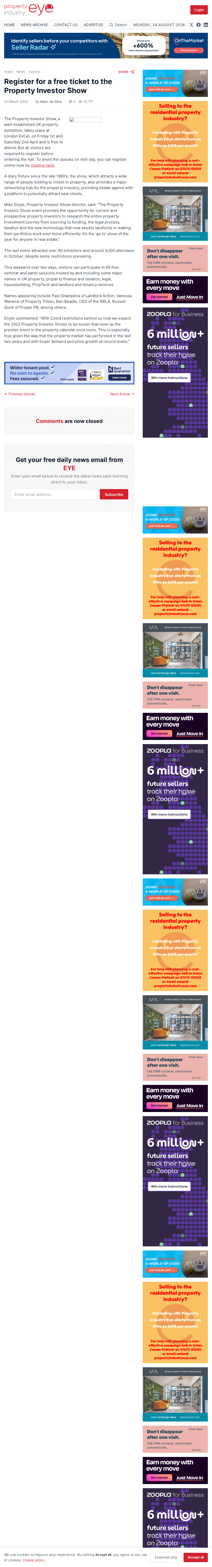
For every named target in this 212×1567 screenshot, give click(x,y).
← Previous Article (19, 394)
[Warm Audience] (175, 258)
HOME (9, 24)
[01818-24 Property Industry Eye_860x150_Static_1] (69, 373)
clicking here (42, 165)
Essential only (166, 1557)
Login (199, 9)
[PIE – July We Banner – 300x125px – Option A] (175, 289)
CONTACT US (66, 24)
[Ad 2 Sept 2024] (175, 141)
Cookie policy (33, 1560)
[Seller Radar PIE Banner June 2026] (106, 45)
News (21, 72)
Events (35, 72)
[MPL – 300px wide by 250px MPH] (175, 214)
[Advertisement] (175, 470)
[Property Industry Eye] (28, 10)
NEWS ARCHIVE (34, 24)
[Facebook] (198, 25)
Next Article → (122, 394)
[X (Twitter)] (191, 25)
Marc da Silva (51, 101)
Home (8, 72)
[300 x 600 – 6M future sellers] (175, 372)
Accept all (196, 1557)
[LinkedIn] (206, 25)
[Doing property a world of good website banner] (175, 83)
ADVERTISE (93, 24)
